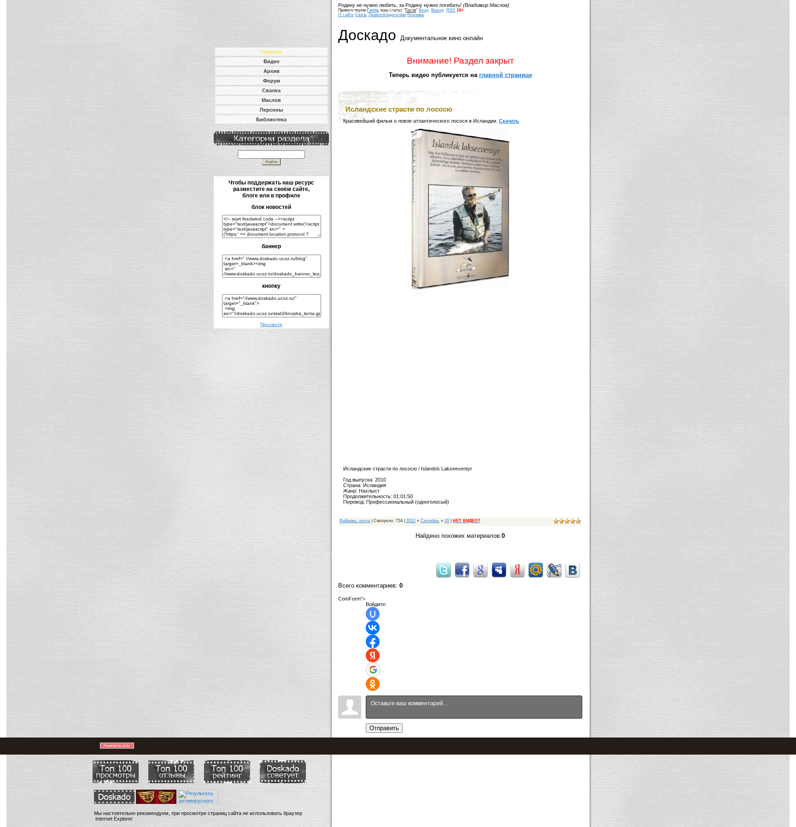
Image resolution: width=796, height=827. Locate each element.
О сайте (346, 14)
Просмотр (271, 324)
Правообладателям (387, 14)
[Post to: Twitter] (443, 569)
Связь (361, 14)
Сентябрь (430, 520)
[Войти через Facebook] (373, 642)
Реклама (415, 14)
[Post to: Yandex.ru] (517, 569)
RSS (450, 10)
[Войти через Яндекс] (373, 655)
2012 (411, 520)
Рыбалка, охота (354, 520)
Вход (423, 10)
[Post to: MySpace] (499, 569)
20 (447, 520)
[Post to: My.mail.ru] (536, 569)
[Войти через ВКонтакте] (373, 628)
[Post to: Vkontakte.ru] (572, 569)
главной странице (505, 74)
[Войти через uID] (373, 614)
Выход (437, 10)
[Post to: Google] (480, 569)
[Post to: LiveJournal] (554, 569)
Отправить (384, 728)
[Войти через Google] (373, 669)
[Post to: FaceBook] (462, 569)
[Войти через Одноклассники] (373, 684)
